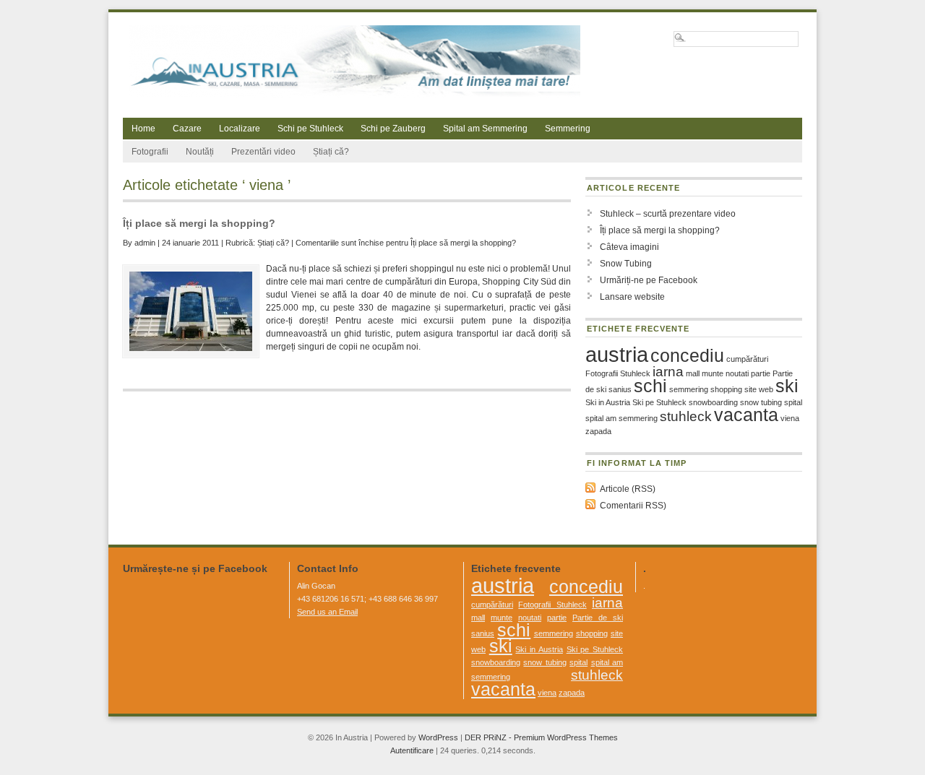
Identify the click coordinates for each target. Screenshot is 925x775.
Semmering (567, 129)
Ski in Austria (607, 402)
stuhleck (686, 416)
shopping (726, 389)
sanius (620, 389)
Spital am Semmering (485, 129)
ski (787, 386)
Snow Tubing (626, 264)
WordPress (438, 737)
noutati (737, 373)
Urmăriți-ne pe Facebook (648, 280)
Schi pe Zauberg (393, 129)
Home (143, 129)
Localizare (239, 129)
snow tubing (761, 402)
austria (616, 354)
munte (712, 373)
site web (758, 389)
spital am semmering (621, 418)
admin (144, 242)
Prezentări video (263, 152)
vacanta (746, 415)
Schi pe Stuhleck (310, 129)
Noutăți (200, 152)
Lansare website (632, 297)
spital (793, 402)
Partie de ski (597, 617)
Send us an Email (327, 611)
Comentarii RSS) (633, 506)
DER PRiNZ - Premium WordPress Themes (541, 737)
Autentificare (412, 750)
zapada (598, 431)
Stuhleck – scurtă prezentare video (668, 214)
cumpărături (747, 359)
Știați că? (331, 152)
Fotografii (150, 152)
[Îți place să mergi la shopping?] (191, 311)
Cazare (187, 129)
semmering (688, 389)
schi (650, 386)
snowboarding (713, 402)
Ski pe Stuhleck (659, 402)
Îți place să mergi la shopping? (199, 223)
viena (789, 418)
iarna (668, 371)
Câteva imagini (629, 247)
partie (760, 373)
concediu (687, 355)
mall (693, 373)
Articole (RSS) (627, 489)
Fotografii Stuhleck (617, 373)
